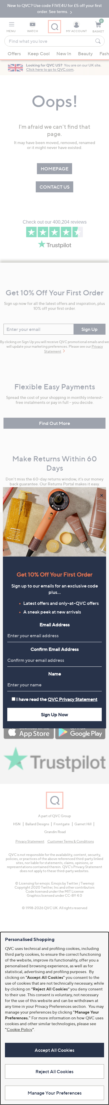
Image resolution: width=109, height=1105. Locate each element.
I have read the (56, 699)
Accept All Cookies (54, 1050)
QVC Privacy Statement (72, 699)
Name (54, 674)
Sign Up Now (54, 714)
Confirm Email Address (55, 649)
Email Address (55, 624)
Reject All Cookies (54, 1071)
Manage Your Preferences (55, 1093)
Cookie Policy (19, 1029)
